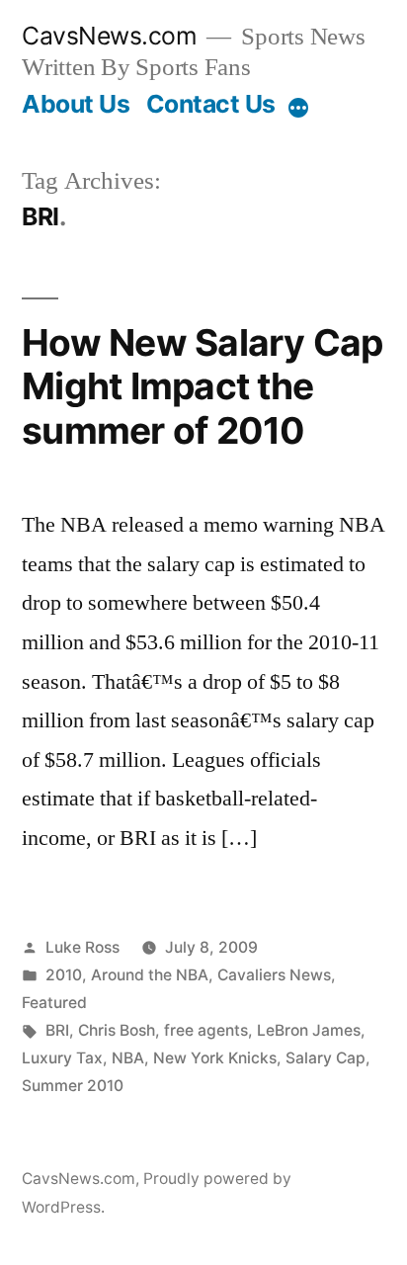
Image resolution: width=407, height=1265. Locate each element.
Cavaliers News (274, 975)
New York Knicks (215, 1058)
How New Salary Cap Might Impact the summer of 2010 (202, 386)
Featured (54, 1002)
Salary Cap (325, 1058)
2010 (63, 975)
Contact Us (211, 104)
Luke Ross (82, 947)
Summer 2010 (72, 1085)
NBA (128, 1058)
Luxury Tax (62, 1058)
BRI (57, 1030)
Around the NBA (149, 975)
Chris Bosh (116, 1030)
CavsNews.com (109, 35)
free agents (206, 1030)
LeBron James (309, 1030)
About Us (75, 104)
